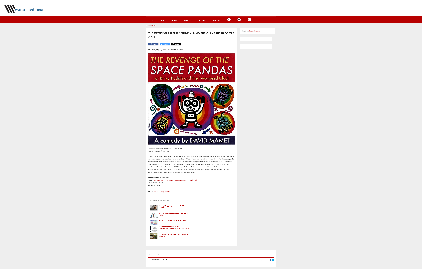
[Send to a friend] (176, 44)
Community (188, 20)
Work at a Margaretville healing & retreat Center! (173, 214)
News (163, 20)
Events (174, 20)
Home (151, 20)
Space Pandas (159, 180)
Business (161, 255)
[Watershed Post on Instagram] (249, 19)
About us (202, 20)
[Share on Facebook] (153, 44)
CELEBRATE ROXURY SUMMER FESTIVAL (172, 221)
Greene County (159, 192)
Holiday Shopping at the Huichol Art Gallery (171, 207)
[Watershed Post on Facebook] (229, 19)
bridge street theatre (181, 180)
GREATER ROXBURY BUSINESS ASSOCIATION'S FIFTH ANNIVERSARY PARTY (173, 228)
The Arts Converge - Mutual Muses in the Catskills (173, 235)
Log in (251, 31)
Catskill (167, 192)
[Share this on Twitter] (165, 44)
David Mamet (169, 180)
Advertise (216, 20)
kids (196, 180)
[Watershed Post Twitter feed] (239, 19)
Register (257, 31)
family (191, 180)
